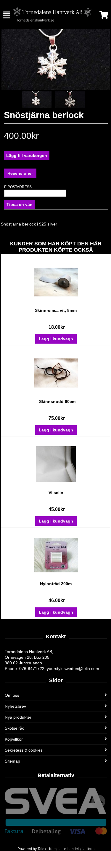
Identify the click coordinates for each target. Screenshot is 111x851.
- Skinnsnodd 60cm (55, 401)
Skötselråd (15, 728)
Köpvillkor (14, 739)
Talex (42, 849)
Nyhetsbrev (15, 706)
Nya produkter (18, 717)
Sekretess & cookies (24, 750)
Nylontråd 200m (56, 583)
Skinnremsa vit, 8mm (56, 310)
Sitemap (12, 761)
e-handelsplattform (79, 849)
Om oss (12, 695)
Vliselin (56, 492)
